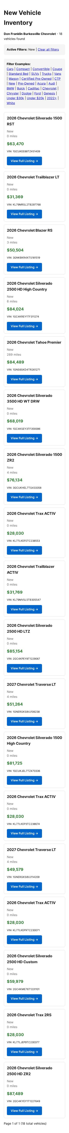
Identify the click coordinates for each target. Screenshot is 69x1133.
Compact (23, 69)
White (11, 103)
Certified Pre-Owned (36, 79)
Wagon (14, 79)
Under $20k (35, 98)
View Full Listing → (24, 161)
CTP (57, 79)
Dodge (26, 93)
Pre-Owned (26, 83)
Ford (37, 93)
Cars (10, 69)
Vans (57, 74)
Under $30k (15, 98)
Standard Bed (18, 74)
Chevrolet (49, 88)
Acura (41, 83)
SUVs (35, 74)
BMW (10, 88)
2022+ (52, 98)
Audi (51, 83)
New (12, 83)
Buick (21, 88)
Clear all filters (48, 49)
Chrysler (13, 93)
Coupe (57, 69)
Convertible (41, 69)
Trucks (46, 74)
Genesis (49, 93)
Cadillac (33, 88)
